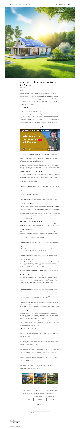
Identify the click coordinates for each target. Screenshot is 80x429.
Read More (28, 399)
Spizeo (13, 426)
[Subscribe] (48, 413)
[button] (66, 4)
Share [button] (22, 90)
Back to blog (41, 404)
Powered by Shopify (17, 426)
